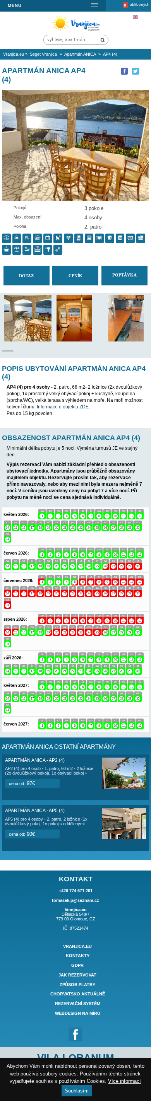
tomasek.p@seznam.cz (75, 900)
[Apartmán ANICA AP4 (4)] (35, 340)
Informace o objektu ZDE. (63, 407)
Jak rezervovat (77, 975)
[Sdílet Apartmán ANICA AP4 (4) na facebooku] (124, 71)
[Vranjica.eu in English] (135, 17)
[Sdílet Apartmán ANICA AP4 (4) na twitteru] (135, 71)
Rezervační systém (77, 1003)
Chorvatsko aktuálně (77, 994)
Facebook (75, 1034)
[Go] (102, 40)
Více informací (124, 1081)
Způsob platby (77, 984)
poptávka (124, 275)
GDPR (77, 965)
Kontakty (77, 956)
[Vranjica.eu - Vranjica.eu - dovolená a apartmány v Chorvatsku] (77, 31)
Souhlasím (77, 1091)
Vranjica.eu (77, 946)
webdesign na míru (77, 1013)
